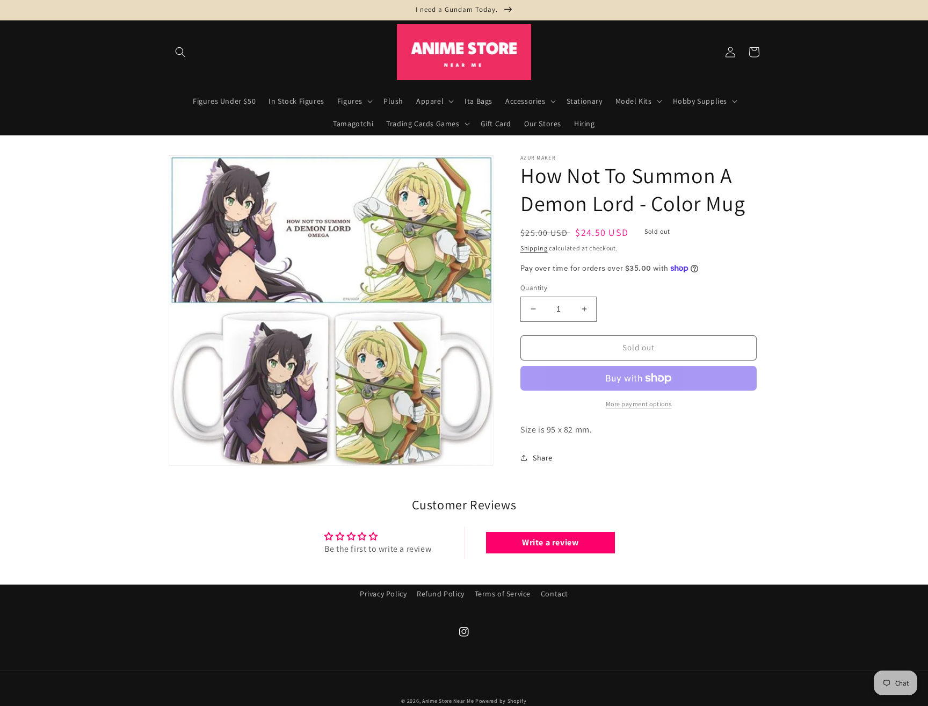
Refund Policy (441, 594)
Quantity (533, 287)
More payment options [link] (639, 404)
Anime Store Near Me (448, 700)
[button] (180, 52)
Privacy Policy (383, 594)
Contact (554, 594)
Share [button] (543, 458)
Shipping (534, 248)
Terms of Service (503, 594)
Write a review (550, 542)
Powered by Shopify (501, 700)
